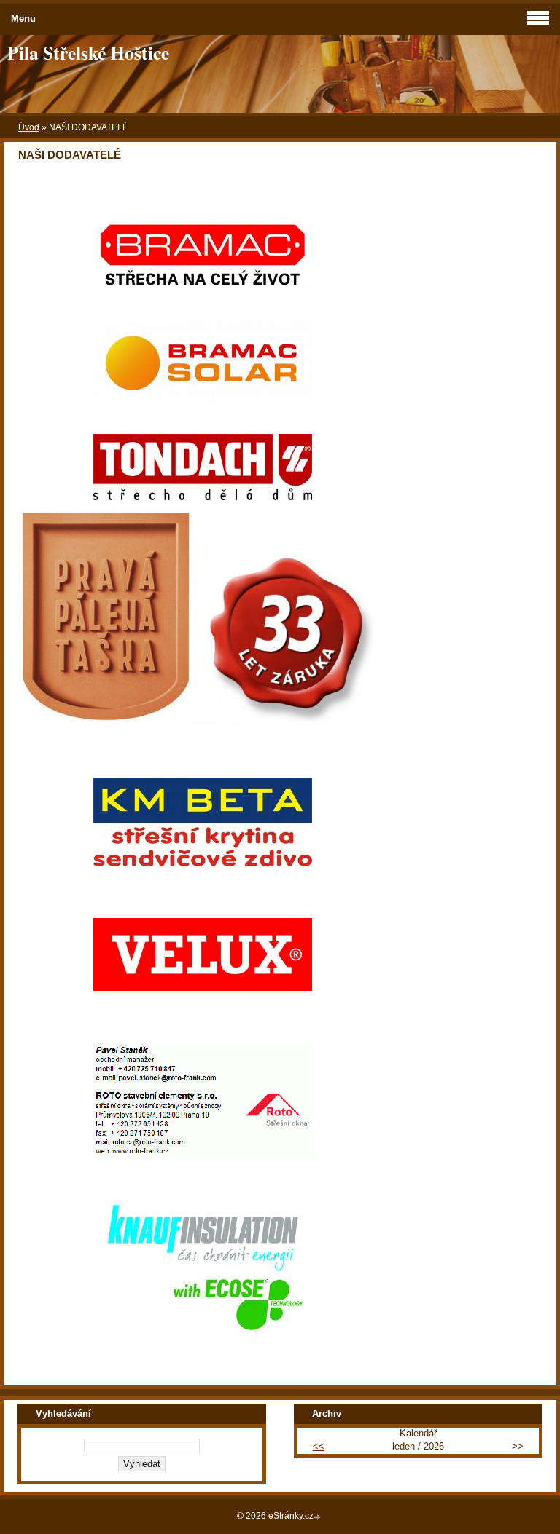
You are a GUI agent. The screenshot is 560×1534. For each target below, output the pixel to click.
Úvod (28, 127)
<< (318, 1446)
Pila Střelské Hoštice (88, 52)
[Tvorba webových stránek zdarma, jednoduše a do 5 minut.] (319, 1517)
